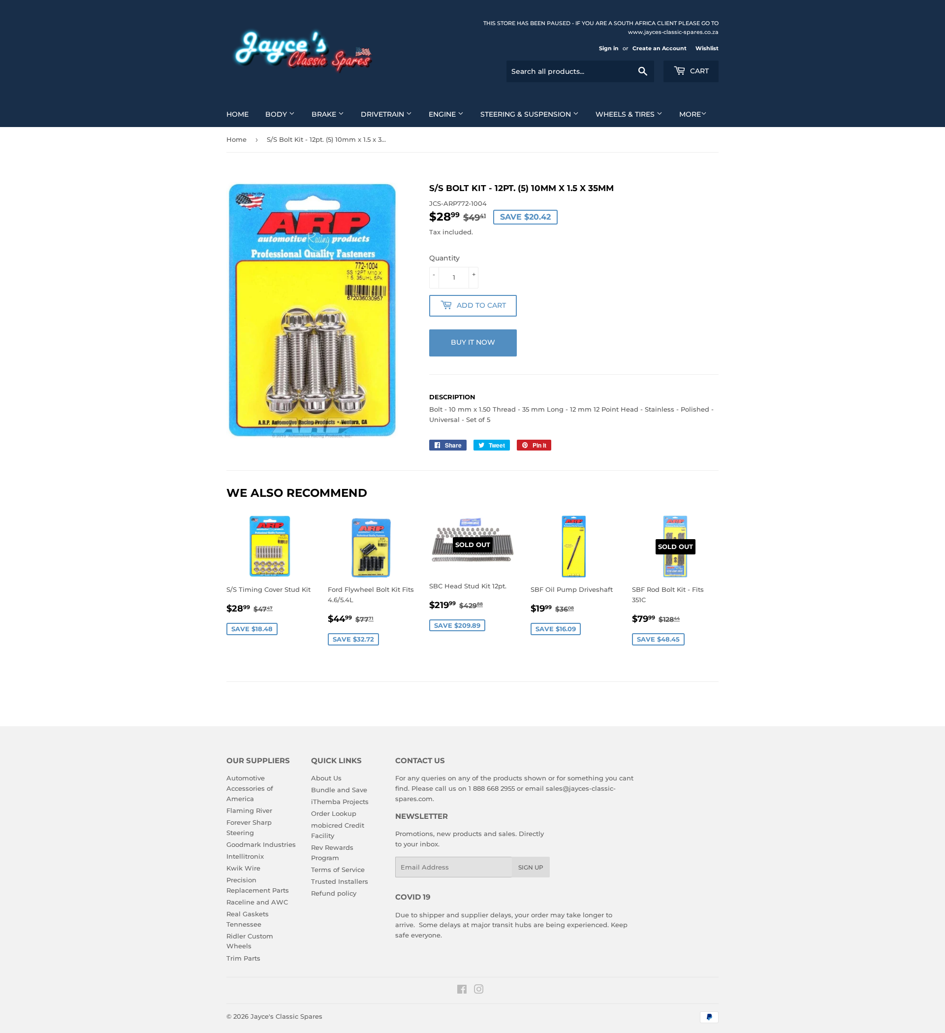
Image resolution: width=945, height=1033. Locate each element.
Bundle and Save (339, 790)
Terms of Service (338, 869)
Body (277, 114)
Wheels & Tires (626, 114)
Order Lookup (333, 813)
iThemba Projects (340, 802)
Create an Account (659, 48)
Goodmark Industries (261, 844)
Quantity (444, 258)
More (690, 114)
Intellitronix (245, 856)
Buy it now (473, 342)
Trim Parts (243, 958)
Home (237, 114)
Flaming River (249, 810)
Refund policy (333, 893)
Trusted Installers (339, 881)
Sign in (609, 48)
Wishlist (707, 48)
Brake (325, 114)
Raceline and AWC (257, 902)
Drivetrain (383, 114)
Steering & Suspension (526, 114)
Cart (698, 70)
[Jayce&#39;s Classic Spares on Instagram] (479, 991)
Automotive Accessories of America (249, 788)
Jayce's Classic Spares (286, 1016)
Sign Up (530, 867)
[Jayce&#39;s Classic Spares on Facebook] (462, 991)
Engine (443, 114)
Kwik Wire (243, 868)
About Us (326, 778)
